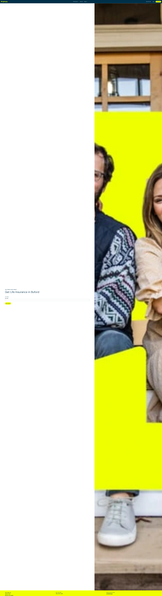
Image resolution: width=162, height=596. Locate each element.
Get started (8, 303)
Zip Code (6, 298)
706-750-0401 (148, 1)
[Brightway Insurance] (6, 1)
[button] (76, 1)
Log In (153, 1)
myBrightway (109, 593)
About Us (81, 1)
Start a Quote (158, 1)
